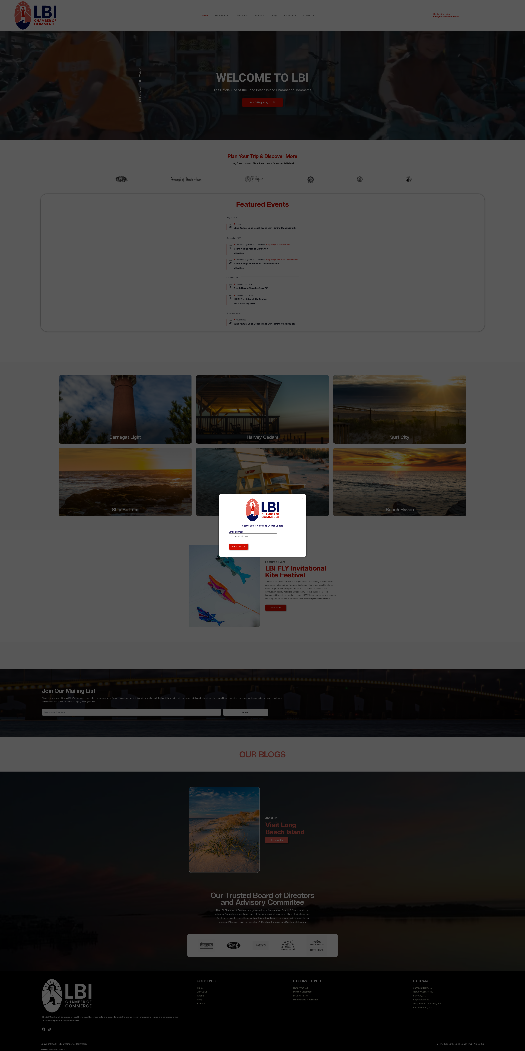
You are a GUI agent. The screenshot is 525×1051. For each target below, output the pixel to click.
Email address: (236, 531)
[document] (262, 525)
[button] (302, 498)
